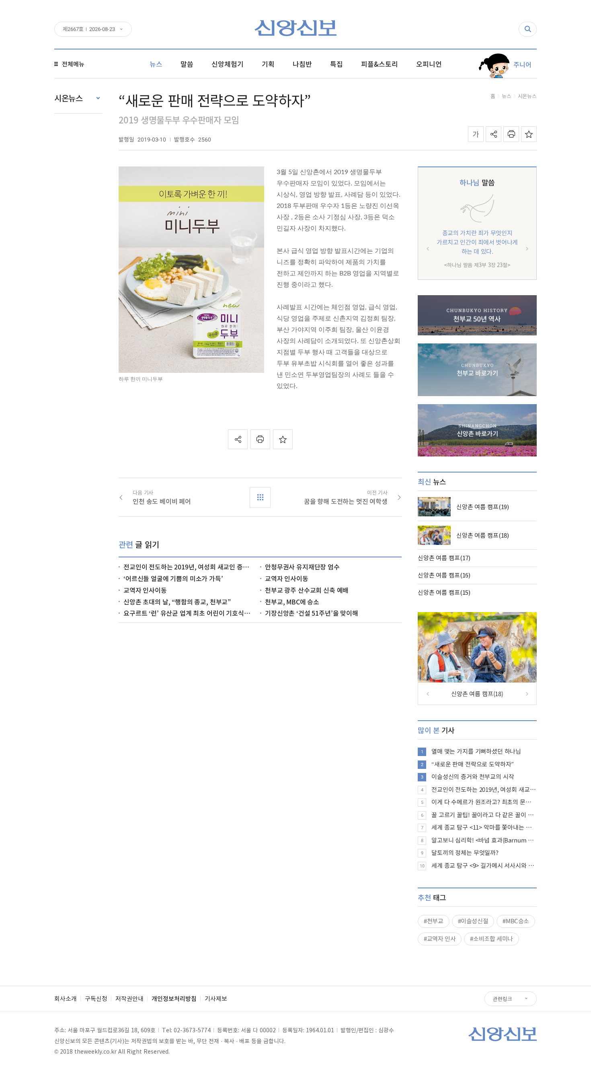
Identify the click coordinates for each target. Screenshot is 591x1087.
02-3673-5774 (192, 1030)
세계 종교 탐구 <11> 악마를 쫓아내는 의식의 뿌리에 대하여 (484, 827)
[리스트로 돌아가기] (260, 497)
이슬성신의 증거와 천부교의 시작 (472, 776)
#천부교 (433, 920)
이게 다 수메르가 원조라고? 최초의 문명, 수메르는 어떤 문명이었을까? (484, 801)
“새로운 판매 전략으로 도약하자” (472, 764)
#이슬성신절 (473, 920)
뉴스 (506, 96)
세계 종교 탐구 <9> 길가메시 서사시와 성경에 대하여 (484, 865)
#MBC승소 (516, 920)
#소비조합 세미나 (491, 938)
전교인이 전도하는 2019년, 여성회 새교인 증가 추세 (484, 789)
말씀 (477, 182)
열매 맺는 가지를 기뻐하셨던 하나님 (476, 751)
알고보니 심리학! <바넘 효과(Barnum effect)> (484, 840)
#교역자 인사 (440, 938)
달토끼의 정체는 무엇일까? (465, 852)
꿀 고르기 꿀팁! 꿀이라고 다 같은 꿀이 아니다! (484, 814)
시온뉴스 (527, 96)
